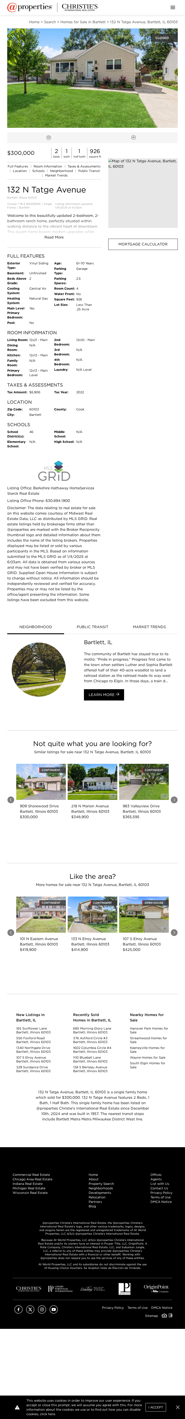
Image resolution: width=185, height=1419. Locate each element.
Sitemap (151, 1316)
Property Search (101, 1184)
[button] (143, 193)
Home (93, 1174)
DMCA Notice (161, 1202)
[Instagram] (42, 1312)
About (94, 1179)
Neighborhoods (101, 1188)
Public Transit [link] (89, 171)
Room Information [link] (48, 166)
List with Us (159, 1184)
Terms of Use (160, 1197)
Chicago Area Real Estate (32, 1179)
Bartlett (24, 207)
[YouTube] (54, 1312)
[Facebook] (18, 1312)
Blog (92, 1206)
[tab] (35, 627)
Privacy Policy (161, 1193)
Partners (95, 1202)
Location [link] (20, 171)
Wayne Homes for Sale (147, 1057)
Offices (156, 1174)
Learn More (102, 695)
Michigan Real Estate (29, 1188)
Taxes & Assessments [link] (84, 166)
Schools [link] (39, 171)
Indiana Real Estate (28, 1184)
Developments (100, 1193)
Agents (156, 1179)
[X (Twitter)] (30, 1312)
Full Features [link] (18, 166)
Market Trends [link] (56, 175)
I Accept (155, 1407)
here (51, 1414)
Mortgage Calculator (143, 244)
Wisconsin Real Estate (30, 1193)
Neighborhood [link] (62, 171)
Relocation (97, 1197)
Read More (54, 237)
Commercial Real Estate (31, 1174)
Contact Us (159, 1188)
